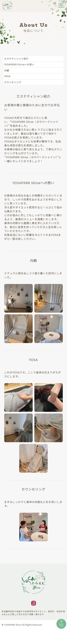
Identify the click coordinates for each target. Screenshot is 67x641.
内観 (6, 70)
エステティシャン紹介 (16, 58)
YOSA (7, 76)
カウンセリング (12, 82)
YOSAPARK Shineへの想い (19, 64)
